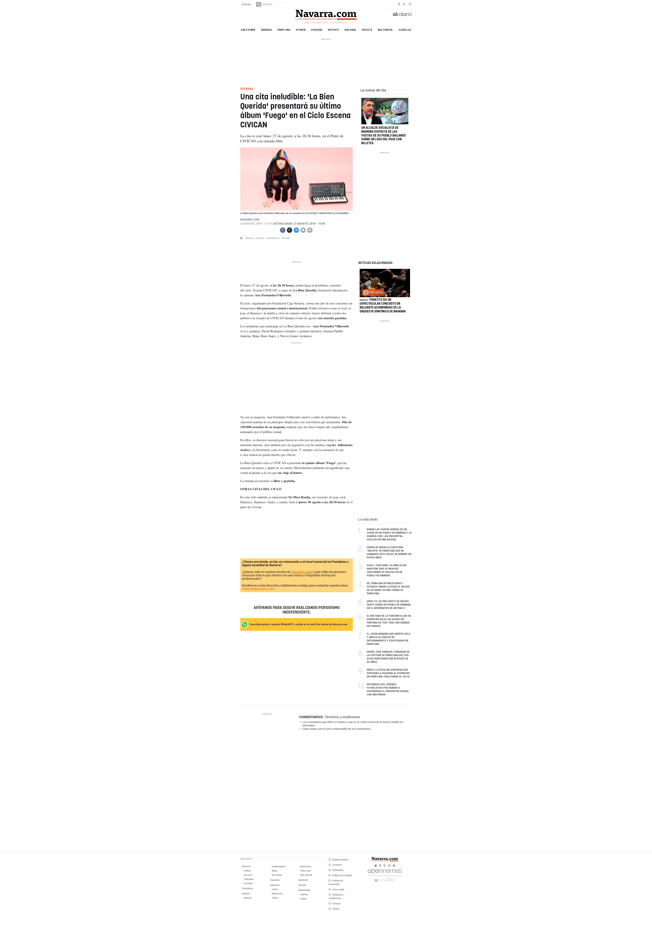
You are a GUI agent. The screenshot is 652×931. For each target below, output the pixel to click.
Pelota (275, 898)
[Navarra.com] (326, 14)
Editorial (247, 898)
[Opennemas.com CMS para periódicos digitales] (385, 874)
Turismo (336, 903)
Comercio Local (302, 572)
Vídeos (303, 898)
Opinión (301, 29)
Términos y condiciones (342, 717)
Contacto (337, 864)
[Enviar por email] (303, 229)
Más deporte (306, 875)
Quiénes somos (340, 859)
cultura (259, 238)
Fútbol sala (305, 870)
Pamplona (283, 29)
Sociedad (248, 883)
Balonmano (305, 866)
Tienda (335, 908)
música (249, 238)
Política (247, 870)
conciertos (272, 238)
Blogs (274, 870)
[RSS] (394, 865)
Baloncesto (277, 893)
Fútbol (275, 889)
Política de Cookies (342, 875)
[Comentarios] (309, 229)
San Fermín (248, 29)
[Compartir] (282, 229)
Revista (367, 29)
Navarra (266, 29)
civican (285, 238)
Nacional (351, 29)
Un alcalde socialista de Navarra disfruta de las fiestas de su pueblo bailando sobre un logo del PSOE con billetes (383, 135)
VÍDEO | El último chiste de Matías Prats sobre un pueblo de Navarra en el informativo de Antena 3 (389, 604)
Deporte (333, 29)
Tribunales (249, 879)
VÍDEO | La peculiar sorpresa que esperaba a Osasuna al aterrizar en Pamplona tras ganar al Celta (388, 673)
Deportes (275, 885)
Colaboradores (279, 866)
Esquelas (405, 29)
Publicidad (337, 870)
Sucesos (248, 875)
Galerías (304, 894)
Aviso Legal (338, 889)
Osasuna (316, 29)
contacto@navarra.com (258, 589)
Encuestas (277, 875)
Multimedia (385, 29)
